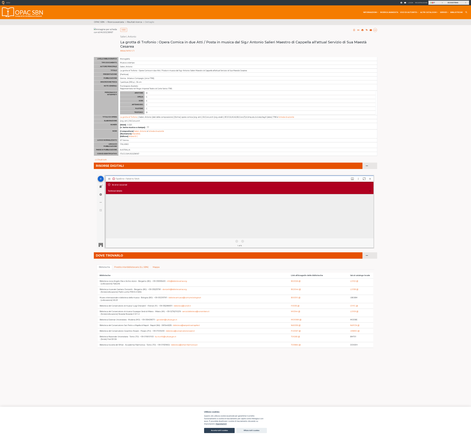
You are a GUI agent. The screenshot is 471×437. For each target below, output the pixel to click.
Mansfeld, (136, 134)
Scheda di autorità (286, 117)
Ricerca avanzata (389, 12)
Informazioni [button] (370, 12)
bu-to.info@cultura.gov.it (165, 337)
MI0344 (295, 311)
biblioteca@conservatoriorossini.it (180, 331)
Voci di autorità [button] (408, 12)
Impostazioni (221, 424)
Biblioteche (456, 12)
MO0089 (296, 320)
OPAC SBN (99, 22)
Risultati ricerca (134, 22)
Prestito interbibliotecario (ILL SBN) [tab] (131, 267)
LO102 (354, 281)
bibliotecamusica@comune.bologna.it (185, 297)
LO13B (354, 289)
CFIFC (354, 306)
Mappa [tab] (156, 267)
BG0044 (296, 289)
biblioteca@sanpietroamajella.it (186, 325)
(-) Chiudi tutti (101, 160)
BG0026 (296, 281)
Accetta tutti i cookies (219, 430)
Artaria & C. (133, 136)
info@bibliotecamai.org (177, 281)
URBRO (355, 331)
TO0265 (295, 337)
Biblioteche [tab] (104, 267)
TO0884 (296, 345)
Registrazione (421, 3)
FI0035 (295, 306)
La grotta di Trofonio (128, 117)
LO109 (354, 311)
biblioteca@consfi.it (182, 306)
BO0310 (295, 297)
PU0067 (296, 331)
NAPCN (354, 325)
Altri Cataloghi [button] (428, 12)
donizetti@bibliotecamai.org (175, 289)
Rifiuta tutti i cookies (251, 430)
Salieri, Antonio (140, 131)
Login (410, 3)
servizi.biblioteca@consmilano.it (195, 311)
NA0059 (296, 325)
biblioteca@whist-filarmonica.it (184, 345)
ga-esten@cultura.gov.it (167, 320)
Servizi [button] (443, 12)
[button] (437, 3)
